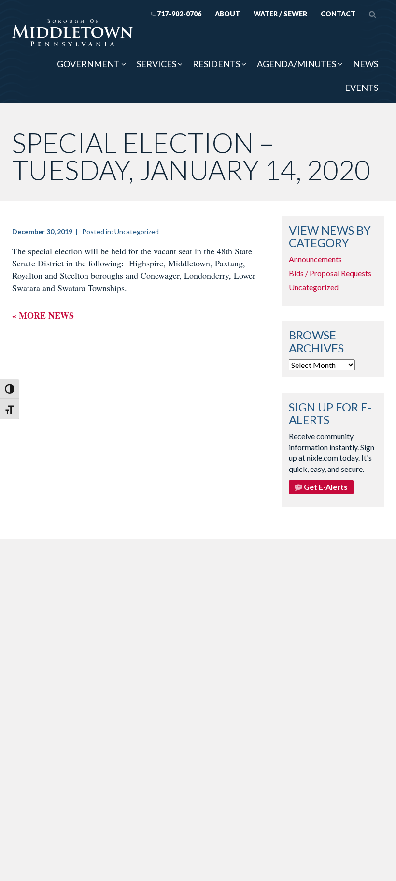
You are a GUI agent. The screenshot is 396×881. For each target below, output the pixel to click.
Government (88, 64)
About (227, 14)
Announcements (315, 259)
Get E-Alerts (325, 486)
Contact (338, 14)
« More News (43, 315)
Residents (216, 64)
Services (156, 64)
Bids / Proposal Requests (330, 273)
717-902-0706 (179, 14)
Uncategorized (136, 231)
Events (361, 87)
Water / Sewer (280, 14)
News (365, 64)
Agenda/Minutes (296, 64)
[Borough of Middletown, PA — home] (72, 33)
